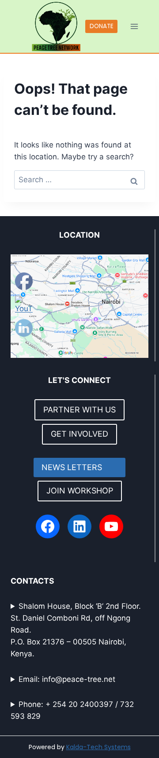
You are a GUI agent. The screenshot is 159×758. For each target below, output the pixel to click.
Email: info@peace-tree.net (67, 679)
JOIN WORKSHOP (79, 490)
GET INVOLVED (79, 433)
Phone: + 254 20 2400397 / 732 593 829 (72, 710)
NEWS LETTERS (79, 467)
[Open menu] (134, 26)
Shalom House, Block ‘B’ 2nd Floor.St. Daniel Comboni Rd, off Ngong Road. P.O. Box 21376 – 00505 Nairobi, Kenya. (76, 630)
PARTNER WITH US (79, 409)
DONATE (102, 26)
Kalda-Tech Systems (98, 747)
